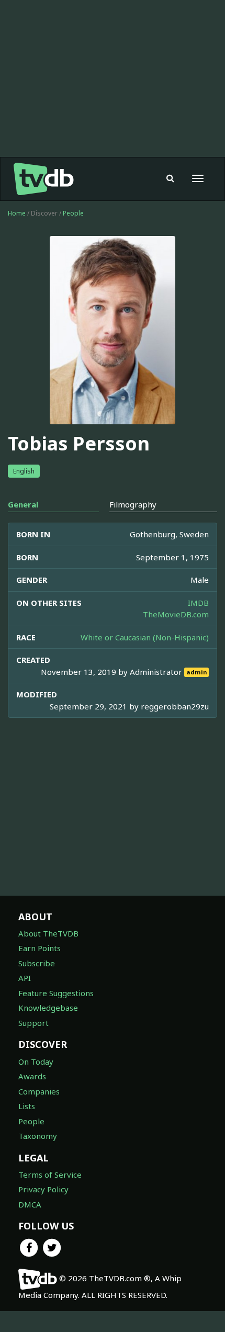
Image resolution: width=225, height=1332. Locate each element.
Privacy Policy (43, 1189)
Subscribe (36, 963)
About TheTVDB (48, 933)
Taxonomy (37, 1136)
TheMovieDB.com (176, 614)
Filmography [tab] (132, 504)
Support (33, 1023)
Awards (32, 1076)
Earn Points (39, 948)
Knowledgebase (48, 1007)
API (24, 978)
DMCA (29, 1204)
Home (17, 213)
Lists (26, 1106)
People (73, 213)
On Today (35, 1061)
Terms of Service (50, 1174)
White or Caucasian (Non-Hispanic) (145, 637)
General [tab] (23, 504)
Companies (39, 1091)
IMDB (198, 602)
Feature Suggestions (56, 993)
